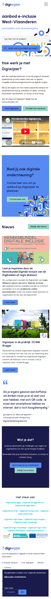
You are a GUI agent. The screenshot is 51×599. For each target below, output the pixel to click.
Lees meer (10, 302)
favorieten (6, 93)
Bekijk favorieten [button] (25, 470)
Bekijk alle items (39, 226)
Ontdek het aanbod (35, 108)
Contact (7, 567)
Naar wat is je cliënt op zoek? (23, 48)
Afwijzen (11, 592)
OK (22, 592)
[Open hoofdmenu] (46, 4)
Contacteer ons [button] (17, 199)
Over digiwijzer (11, 108)
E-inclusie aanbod (9, 562)
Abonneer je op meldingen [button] (25, 465)
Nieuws (41, 562)
